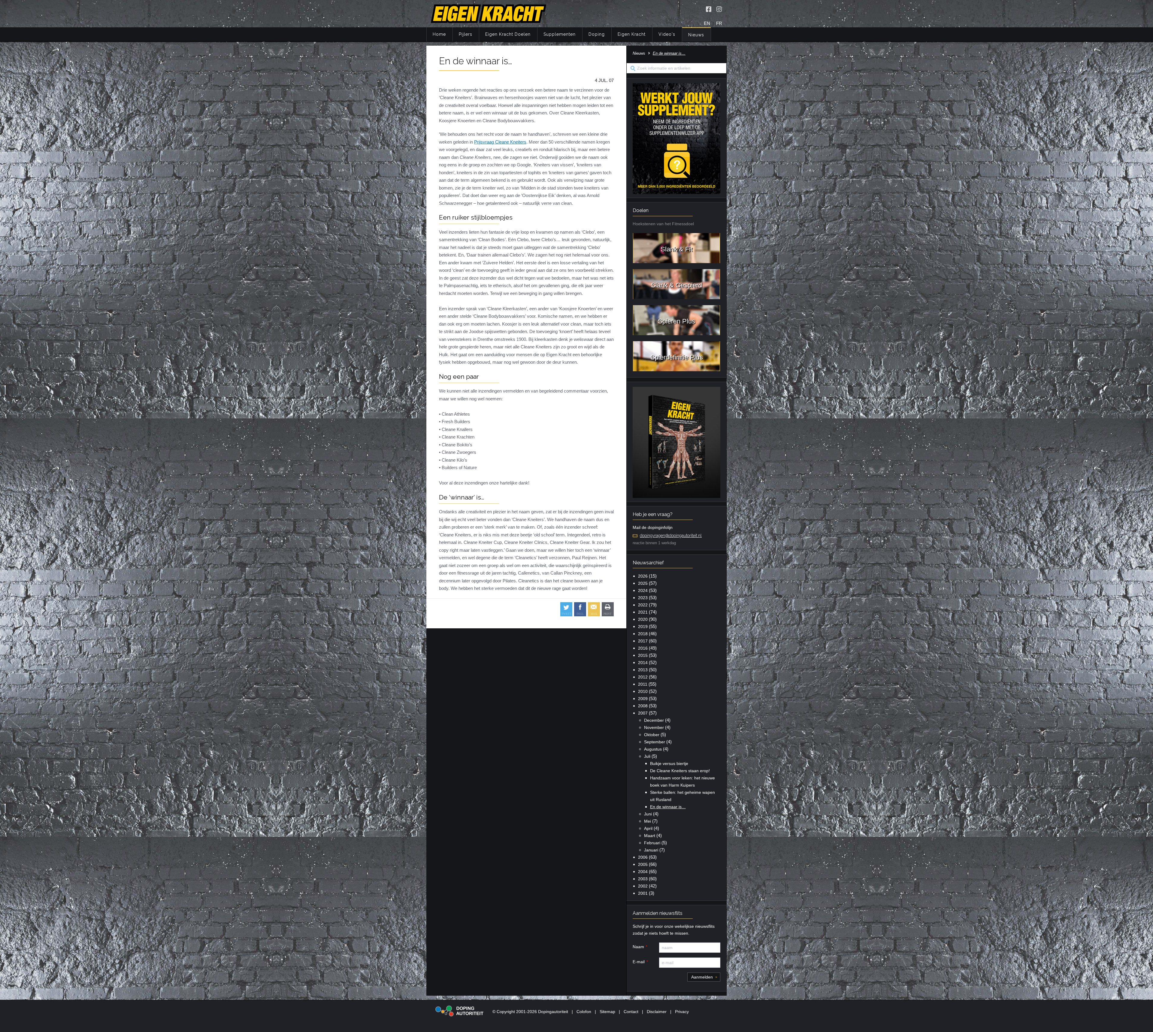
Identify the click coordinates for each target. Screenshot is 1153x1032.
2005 (643, 864)
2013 (643, 669)
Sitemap (607, 1011)
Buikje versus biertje (669, 763)
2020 (643, 619)
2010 (643, 691)
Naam (638, 946)
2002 (643, 886)
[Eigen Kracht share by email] (594, 609)
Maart (649, 835)
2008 (643, 705)
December (654, 720)
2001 (643, 893)
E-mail (639, 961)
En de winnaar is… (668, 806)
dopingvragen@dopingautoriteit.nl (671, 535)
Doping (597, 34)
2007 (643, 713)
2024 (643, 590)
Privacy (682, 1011)
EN (707, 23)
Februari (652, 842)
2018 (643, 633)
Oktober (651, 734)
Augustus (653, 749)
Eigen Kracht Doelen (508, 34)
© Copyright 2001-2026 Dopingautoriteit (530, 1011)
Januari (651, 850)
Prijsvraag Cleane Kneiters (500, 141)
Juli (647, 756)
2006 (643, 857)
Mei (647, 821)
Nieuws (696, 34)
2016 (643, 648)
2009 (643, 698)
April (648, 828)
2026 (643, 576)
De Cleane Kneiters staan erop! (680, 770)
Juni (648, 814)
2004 (643, 871)
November (654, 727)
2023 (643, 597)
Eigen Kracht (632, 34)
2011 (642, 684)
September (654, 741)
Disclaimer (657, 1011)
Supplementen (559, 34)
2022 (643, 605)
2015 (643, 655)
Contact (631, 1011)
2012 (643, 677)
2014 (643, 662)
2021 (643, 612)
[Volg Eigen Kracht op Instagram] (719, 9)
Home (439, 34)
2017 (643, 641)
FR (719, 23)
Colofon (583, 1011)
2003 (643, 878)
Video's (666, 34)
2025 (643, 583)
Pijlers (465, 34)
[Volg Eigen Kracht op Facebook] (708, 9)
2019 (643, 626)
